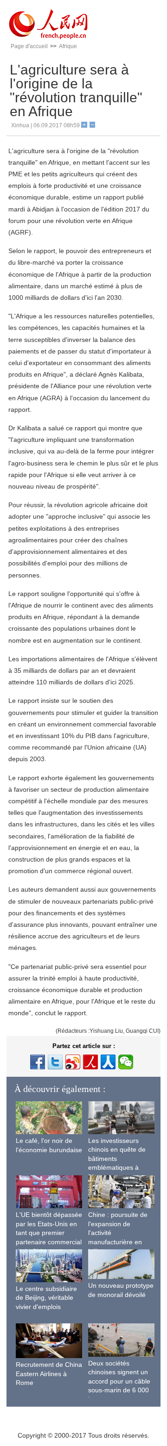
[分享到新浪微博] (72, 1062)
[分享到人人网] (108, 1062)
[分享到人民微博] (90, 1062)
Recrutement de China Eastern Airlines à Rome (49, 1373)
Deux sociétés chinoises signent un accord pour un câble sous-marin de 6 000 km (119, 1381)
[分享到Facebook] (37, 1062)
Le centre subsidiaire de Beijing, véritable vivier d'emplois (46, 1297)
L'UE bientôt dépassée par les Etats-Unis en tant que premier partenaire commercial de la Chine (49, 1232)
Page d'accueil (29, 46)
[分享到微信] (125, 1062)
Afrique (68, 46)
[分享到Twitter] (55, 1062)
